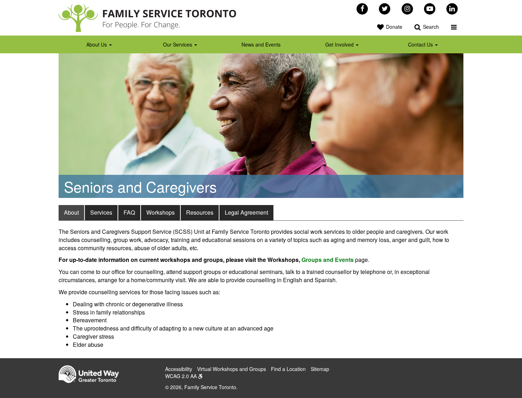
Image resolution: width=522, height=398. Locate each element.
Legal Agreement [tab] (246, 212)
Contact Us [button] (421, 44)
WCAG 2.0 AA (181, 376)
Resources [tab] (199, 212)
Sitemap (320, 368)
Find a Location (288, 368)
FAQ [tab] (129, 212)
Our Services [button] (178, 44)
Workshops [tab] (160, 212)
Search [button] (430, 26)
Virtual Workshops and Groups (231, 368)
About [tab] (71, 212)
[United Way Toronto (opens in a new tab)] (91, 374)
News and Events (261, 44)
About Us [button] (97, 44)
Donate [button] (393, 26)
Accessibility (178, 368)
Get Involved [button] (340, 44)
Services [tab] (101, 212)
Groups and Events (327, 260)
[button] (453, 27)
